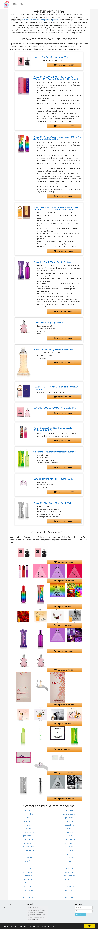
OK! (89, 926)
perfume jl (56, 20)
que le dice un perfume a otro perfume (36, 20)
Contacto (7, 908)
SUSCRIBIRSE (80, 914)
